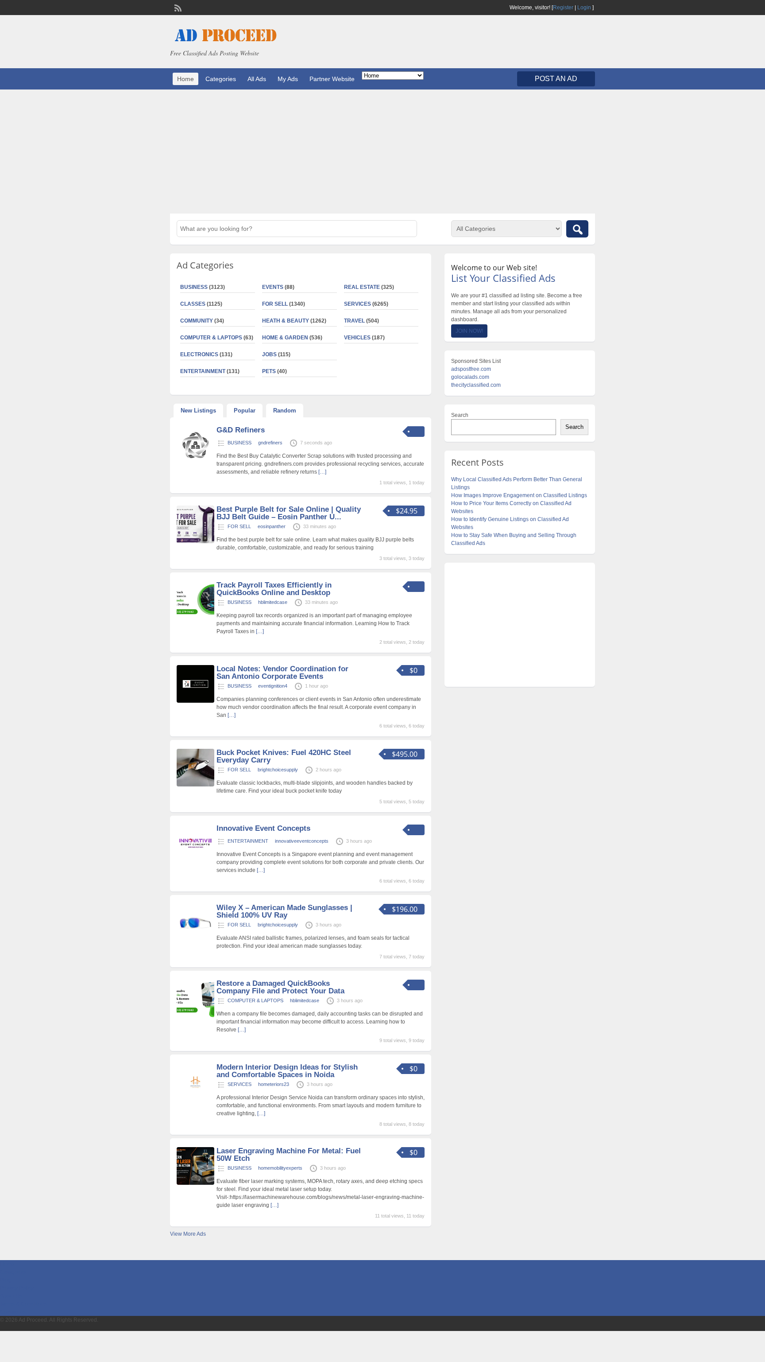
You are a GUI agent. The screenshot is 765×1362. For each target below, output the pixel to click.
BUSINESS (194, 287)
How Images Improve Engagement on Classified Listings (519, 495)
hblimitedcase (272, 602)
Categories (220, 78)
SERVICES (357, 304)
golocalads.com (470, 377)
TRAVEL (354, 321)
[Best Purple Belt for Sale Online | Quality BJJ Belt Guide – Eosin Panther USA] (195, 541)
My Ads (288, 78)
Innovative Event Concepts (263, 828)
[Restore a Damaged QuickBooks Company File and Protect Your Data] (195, 1015)
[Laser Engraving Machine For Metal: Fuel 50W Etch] (195, 1183)
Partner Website (332, 78)
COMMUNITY (196, 321)
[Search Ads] (577, 228)
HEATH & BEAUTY (285, 321)
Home (185, 78)
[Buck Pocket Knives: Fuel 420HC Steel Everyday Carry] (195, 785)
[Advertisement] (382, 151)
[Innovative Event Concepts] (195, 860)
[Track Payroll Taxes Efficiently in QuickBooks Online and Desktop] (195, 617)
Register (563, 7)
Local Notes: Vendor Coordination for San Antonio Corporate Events (282, 673)
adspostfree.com (471, 369)
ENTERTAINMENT (202, 371)
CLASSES (192, 304)
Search (459, 415)
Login (584, 7)
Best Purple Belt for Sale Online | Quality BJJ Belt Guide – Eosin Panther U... (288, 513)
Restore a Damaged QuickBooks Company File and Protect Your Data (280, 987)
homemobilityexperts (280, 1168)
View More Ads (188, 1234)
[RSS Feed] (177, 7)
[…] (322, 472)
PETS (269, 371)
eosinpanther (272, 526)
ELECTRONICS (199, 354)
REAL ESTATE (362, 287)
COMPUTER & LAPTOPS (211, 338)
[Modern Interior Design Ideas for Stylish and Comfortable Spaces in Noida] (195, 1099)
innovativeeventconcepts (301, 841)
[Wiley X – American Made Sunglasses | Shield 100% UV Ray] (195, 940)
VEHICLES (357, 338)
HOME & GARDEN (285, 338)
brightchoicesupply (278, 769)
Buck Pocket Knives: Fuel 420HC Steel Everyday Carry (283, 756)
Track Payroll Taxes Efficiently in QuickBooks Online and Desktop (274, 589)
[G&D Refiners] (195, 462)
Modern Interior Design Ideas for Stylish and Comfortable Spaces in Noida (287, 1071)
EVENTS (272, 287)
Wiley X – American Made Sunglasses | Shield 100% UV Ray (284, 911)
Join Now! (469, 331)
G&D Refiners (240, 430)
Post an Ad (556, 78)
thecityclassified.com (476, 385)
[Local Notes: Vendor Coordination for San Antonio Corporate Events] (195, 701)
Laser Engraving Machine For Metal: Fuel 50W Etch (288, 1155)
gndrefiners (270, 442)
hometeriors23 (273, 1084)
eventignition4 (272, 686)
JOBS (269, 354)
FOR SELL (275, 304)
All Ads (256, 78)
